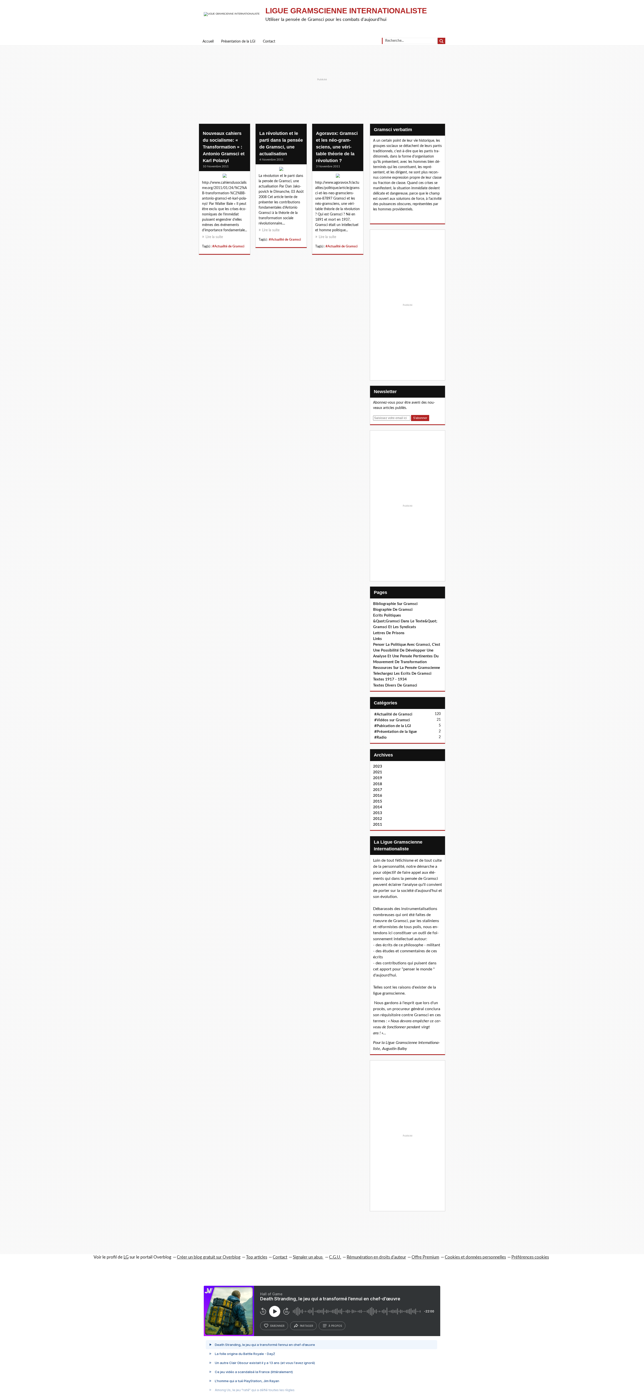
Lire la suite (214, 237)
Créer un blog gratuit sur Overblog (208, 1257)
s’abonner (277, 1325)
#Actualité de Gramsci (228, 246)
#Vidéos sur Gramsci (392, 720)
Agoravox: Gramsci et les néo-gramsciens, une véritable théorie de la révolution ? (337, 147)
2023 (377, 766)
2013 (377, 813)
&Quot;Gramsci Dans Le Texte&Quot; (405, 621)
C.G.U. (335, 1257)
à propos (335, 1325)
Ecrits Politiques (387, 615)
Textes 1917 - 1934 (390, 679)
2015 (377, 801)
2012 (377, 819)
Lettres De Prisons (389, 633)
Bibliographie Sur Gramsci (395, 604)
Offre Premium (425, 1257)
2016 (377, 796)
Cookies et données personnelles (475, 1257)
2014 (377, 807)
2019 (377, 778)
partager (306, 1325)
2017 (377, 790)
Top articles (256, 1257)
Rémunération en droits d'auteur (376, 1257)
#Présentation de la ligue (395, 732)
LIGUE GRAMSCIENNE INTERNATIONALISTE (346, 11)
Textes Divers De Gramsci (395, 685)
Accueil (208, 41)
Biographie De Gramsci (393, 610)
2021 (377, 772)
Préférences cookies (530, 1257)
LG (126, 1257)
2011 (377, 824)
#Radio (380, 737)
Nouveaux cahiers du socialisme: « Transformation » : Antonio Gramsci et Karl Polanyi (224, 147)
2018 (377, 784)
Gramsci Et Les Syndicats (394, 627)
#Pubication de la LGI (392, 726)
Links (377, 639)
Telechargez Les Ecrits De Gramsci (402, 673)
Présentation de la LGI (238, 41)
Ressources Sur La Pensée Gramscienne (406, 668)
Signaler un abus (308, 1257)
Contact (269, 41)
